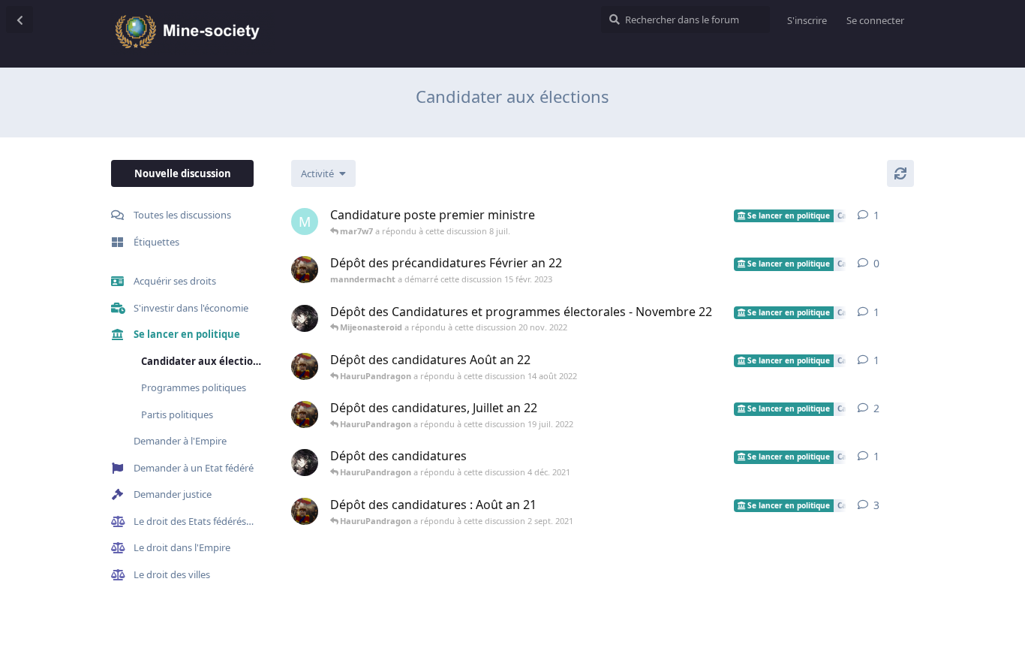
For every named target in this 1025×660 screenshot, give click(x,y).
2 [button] (876, 408)
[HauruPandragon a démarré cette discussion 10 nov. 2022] (304, 318)
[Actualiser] (900, 173)
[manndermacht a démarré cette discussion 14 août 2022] (304, 366)
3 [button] (876, 505)
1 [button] (876, 215)
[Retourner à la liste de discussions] (19, 19)
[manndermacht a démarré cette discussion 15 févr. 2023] (304, 269)
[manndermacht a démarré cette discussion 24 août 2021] (304, 511)
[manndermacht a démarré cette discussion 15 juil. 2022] (304, 414)
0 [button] (876, 263)
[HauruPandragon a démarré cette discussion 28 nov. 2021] (304, 462)
